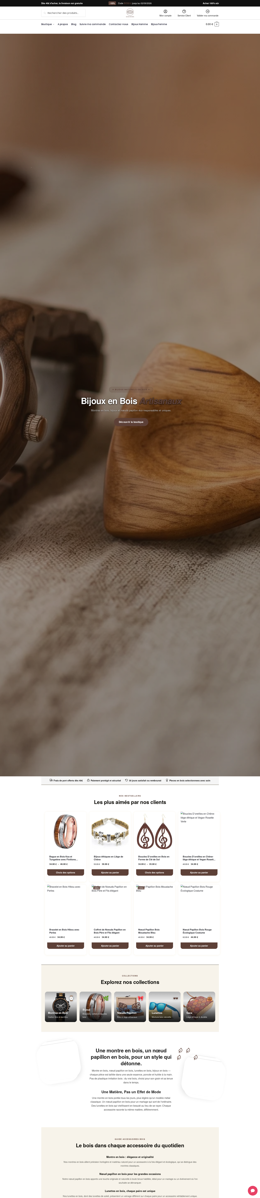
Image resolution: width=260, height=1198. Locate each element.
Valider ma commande (207, 15)
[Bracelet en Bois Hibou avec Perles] (65, 904)
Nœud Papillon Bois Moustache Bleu (149, 931)
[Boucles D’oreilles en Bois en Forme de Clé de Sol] (154, 831)
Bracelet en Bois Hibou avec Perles (64, 931)
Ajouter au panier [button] (110, 872)
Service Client (184, 15)
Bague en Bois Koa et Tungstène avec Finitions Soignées (62, 858)
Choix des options (65, 872)
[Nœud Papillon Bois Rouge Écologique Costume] (199, 904)
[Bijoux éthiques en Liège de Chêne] (110, 831)
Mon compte (166, 15)
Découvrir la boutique (131, 422)
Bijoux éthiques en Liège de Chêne (108, 858)
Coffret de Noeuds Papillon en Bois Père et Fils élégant (110, 931)
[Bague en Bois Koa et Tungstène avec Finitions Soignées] (65, 831)
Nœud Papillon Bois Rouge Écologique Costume (197, 931)
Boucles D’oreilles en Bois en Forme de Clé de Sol (153, 858)
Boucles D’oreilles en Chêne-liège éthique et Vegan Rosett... (199, 858)
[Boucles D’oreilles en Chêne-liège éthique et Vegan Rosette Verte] (199, 831)
